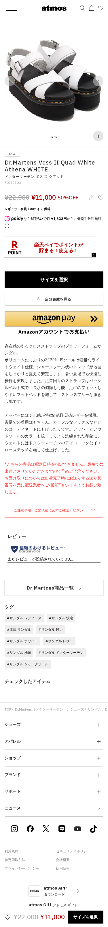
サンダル (94, 709)
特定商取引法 (15, 860)
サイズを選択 (54, 279)
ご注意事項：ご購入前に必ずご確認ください (49, 510)
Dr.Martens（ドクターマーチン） (41, 709)
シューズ (77, 709)
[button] (10, 81)
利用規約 (11, 851)
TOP (8, 709)
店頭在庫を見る (57, 299)
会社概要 (63, 860)
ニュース (13, 808)
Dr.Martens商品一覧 (50, 588)
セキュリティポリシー (73, 851)
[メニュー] (11, 8)
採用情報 (63, 868)
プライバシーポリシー (22, 868)
